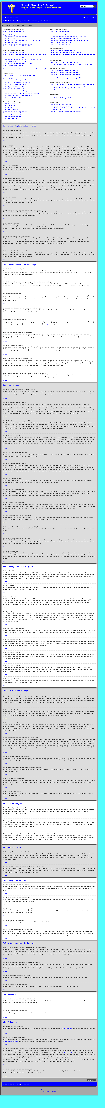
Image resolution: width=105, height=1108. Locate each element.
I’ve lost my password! (12, 42)
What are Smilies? (10, 107)
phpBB (47, 324)
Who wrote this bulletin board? (62, 104)
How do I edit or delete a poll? (15, 84)
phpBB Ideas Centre (10, 1041)
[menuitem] (16, 17)
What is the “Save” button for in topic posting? (21, 93)
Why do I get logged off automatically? (18, 44)
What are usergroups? (58, 35)
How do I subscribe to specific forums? (65, 88)
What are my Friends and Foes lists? (64, 62)
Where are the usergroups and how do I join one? (68, 36)
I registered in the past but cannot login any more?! (23, 40)
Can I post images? (10, 109)
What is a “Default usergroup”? (62, 42)
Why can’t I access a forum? (14, 86)
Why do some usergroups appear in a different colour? (70, 40)
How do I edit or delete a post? (15, 77)
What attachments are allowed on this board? (67, 96)
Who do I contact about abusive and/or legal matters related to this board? (72, 108)
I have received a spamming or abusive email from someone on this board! (72, 55)
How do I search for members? (61, 76)
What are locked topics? (12, 116)
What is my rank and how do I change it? (18, 67)
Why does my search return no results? (65, 72)
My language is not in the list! (15, 61)
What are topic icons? (11, 118)
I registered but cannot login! (15, 36)
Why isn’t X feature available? (62, 106)
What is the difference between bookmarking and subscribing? (73, 84)
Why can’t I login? (10, 38)
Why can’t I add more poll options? (16, 82)
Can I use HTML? (9, 105)
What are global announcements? (15, 111)
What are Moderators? (58, 33)
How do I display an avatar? (14, 65)
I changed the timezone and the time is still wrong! (23, 59)
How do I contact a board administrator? (65, 111)
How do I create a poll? (12, 80)
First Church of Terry (37, 5)
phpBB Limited (66, 1028)
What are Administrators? (60, 31)
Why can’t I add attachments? (14, 88)
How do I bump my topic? (12, 97)
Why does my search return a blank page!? (66, 74)
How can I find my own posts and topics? (65, 78)
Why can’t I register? (11, 35)
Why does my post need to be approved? (17, 95)
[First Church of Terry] (12, 8)
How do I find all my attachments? (63, 98)
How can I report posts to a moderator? (18, 92)
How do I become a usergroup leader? (64, 38)
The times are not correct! (13, 58)
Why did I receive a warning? (14, 90)
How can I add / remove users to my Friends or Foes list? (72, 64)
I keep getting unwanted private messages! (66, 52)
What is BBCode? (9, 103)
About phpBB (69, 1030)
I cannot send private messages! (62, 50)
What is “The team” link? (60, 44)
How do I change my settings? (14, 52)
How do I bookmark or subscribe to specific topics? (69, 86)
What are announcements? (12, 113)
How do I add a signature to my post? (17, 79)
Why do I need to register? (13, 31)
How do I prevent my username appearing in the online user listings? (24, 55)
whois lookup (68, 1052)
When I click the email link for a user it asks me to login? (25, 69)
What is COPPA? (9, 33)
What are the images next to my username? (18, 63)
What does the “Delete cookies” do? (16, 46)
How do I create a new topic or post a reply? (20, 75)
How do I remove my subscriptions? (63, 89)
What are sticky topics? (12, 115)
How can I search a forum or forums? (64, 70)
